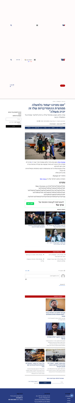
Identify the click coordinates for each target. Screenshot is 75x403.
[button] (37, 25)
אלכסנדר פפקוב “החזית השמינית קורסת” (56, 338)
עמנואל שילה (61, 162)
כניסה (26, 270)
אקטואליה (58, 101)
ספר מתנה (37, 127)
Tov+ (45, 127)
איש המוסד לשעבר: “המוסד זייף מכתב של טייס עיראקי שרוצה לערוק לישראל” (56, 365)
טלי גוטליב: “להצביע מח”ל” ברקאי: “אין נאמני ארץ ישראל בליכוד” (56, 243)
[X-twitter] (10, 85)
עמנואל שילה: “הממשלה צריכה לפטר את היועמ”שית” (57, 255)
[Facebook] (13, 84)
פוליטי (54, 101)
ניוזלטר (53, 127)
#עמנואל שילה (53, 124)
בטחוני (68, 398)
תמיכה (61, 127)
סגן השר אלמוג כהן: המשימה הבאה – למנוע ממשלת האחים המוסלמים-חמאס (55, 314)
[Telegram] (10, 86)
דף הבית (63, 101)
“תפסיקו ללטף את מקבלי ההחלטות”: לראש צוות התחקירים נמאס (36, 226)
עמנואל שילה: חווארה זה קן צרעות (34, 255)
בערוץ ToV (43, 179)
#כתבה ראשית (59, 124)
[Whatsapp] (13, 85)
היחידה (29, 127)
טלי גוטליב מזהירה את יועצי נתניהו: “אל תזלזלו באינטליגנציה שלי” (56, 226)
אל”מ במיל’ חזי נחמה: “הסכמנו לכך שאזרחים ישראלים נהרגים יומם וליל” (34, 365)
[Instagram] (10, 84)
